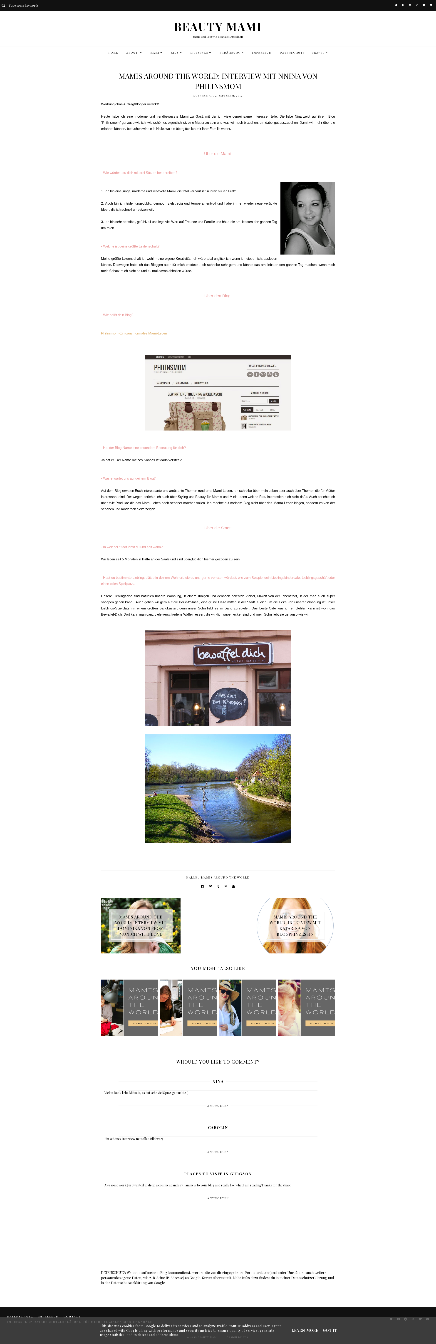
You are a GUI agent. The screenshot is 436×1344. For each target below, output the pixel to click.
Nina (218, 1081)
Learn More (305, 1330)
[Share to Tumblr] (218, 886)
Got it (330, 1330)
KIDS (175, 52)
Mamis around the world (225, 877)
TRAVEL (318, 52)
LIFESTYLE (199, 52)
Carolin (218, 1127)
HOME (113, 52)
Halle (192, 877)
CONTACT (72, 1316)
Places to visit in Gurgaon (218, 1173)
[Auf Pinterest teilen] (226, 886)
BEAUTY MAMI (218, 26)
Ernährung (230, 52)
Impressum (262, 52)
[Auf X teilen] (210, 886)
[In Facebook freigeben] (202, 886)
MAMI (154, 52)
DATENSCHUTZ (292, 52)
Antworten (218, 1105)
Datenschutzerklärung (309, 1277)
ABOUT (132, 52)
